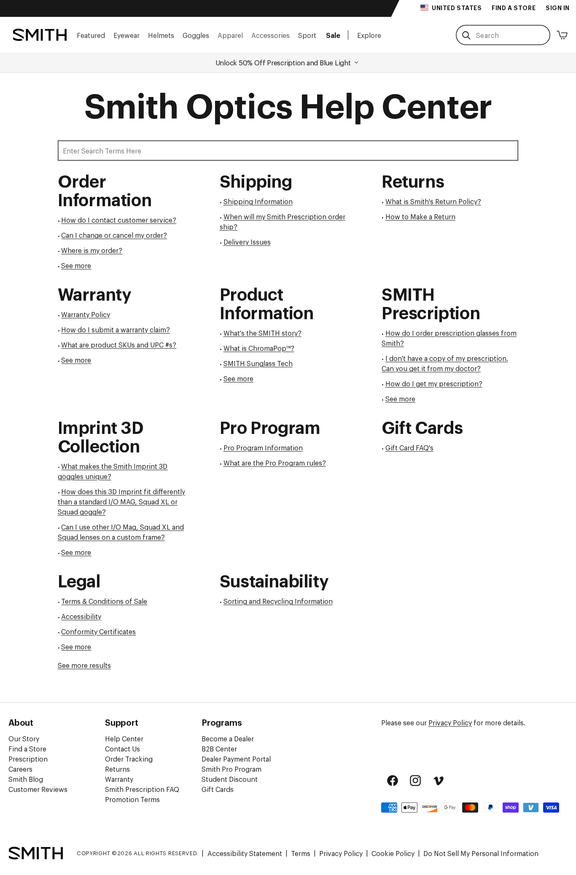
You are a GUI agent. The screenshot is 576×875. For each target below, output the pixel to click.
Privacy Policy (450, 722)
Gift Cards (218, 789)
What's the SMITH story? (262, 332)
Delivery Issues (247, 241)
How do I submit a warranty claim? (115, 329)
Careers (20, 768)
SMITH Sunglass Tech (258, 363)
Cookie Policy (393, 853)
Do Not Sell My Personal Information (480, 853)
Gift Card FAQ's (409, 447)
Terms (300, 853)
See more (76, 265)
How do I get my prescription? (433, 383)
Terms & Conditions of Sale (104, 601)
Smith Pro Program (231, 768)
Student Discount (230, 778)
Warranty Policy (85, 314)
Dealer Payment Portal (236, 758)
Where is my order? (91, 250)
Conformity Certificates (98, 631)
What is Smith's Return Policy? (433, 201)
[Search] (466, 35)
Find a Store (27, 748)
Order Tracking (129, 758)
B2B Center (219, 748)
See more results (84, 665)
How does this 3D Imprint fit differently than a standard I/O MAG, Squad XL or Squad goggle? (122, 501)
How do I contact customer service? (118, 219)
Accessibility (81, 616)
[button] (91, 35)
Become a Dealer (228, 738)
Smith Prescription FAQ (142, 789)
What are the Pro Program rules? (274, 462)
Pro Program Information (263, 447)
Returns (117, 768)
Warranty (119, 778)
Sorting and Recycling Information (278, 601)
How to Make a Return (420, 216)
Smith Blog (25, 778)
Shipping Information (258, 201)
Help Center (124, 738)
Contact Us (122, 748)
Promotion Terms (132, 799)
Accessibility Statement (244, 853)
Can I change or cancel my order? (114, 235)
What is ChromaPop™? (258, 348)
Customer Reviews (37, 789)
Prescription (28, 758)
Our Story (23, 738)
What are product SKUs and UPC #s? (118, 344)
